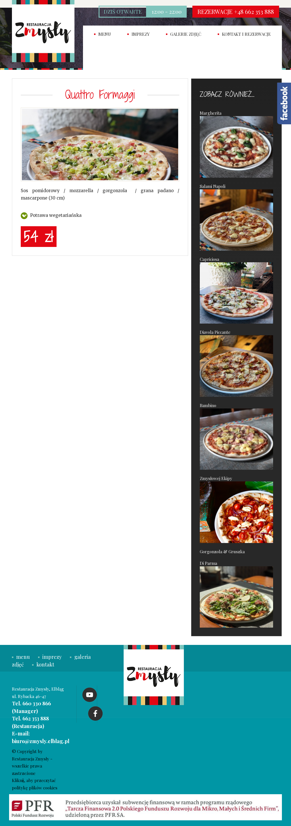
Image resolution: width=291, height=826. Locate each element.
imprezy (141, 34)
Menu (104, 34)
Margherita (210, 113)
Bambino (208, 405)
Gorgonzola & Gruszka (222, 551)
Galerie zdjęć (185, 34)
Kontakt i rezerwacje (246, 34)
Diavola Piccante (215, 332)
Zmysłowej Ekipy (216, 478)
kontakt (45, 664)
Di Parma (208, 563)
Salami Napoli (212, 186)
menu (23, 656)
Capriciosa (209, 259)
